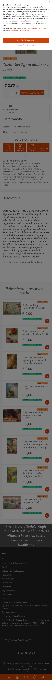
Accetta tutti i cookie (26, 40)
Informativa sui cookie (37, 28)
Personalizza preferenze (26, 45)
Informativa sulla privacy (20, 31)
